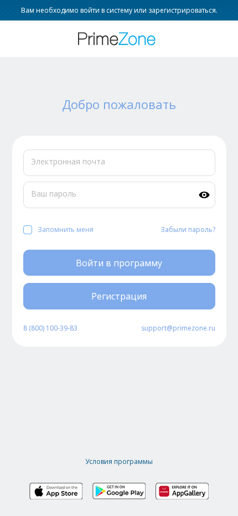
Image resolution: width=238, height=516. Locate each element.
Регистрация (119, 296)
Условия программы (119, 461)
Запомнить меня (66, 229)
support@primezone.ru (178, 328)
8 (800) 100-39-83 (50, 328)
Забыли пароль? (188, 229)
